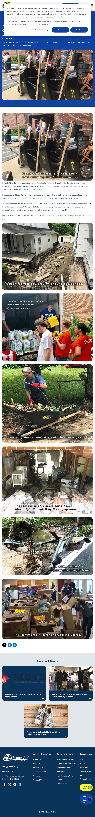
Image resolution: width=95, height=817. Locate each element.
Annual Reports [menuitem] (39, 771)
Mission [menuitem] (36, 763)
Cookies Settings (42, 30)
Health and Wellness (26, 43)
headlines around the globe (29, 189)
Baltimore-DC (9, 46)
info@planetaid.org (10, 767)
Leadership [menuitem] (38, 767)
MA (4, 43)
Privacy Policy (59, 17)
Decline (79, 30)
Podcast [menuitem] (83, 763)
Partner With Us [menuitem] (85, 773)
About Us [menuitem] (37, 759)
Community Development (77, 43)
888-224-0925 (8, 771)
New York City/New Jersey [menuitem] (65, 777)
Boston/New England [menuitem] (65, 759)
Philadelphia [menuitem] (62, 783)
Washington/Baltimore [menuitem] (66, 763)
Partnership (43, 43)
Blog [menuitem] (82, 759)
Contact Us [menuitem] (38, 780)
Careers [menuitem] (36, 776)
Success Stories (57, 43)
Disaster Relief (24, 46)
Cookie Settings (84, 799)
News (8, 43)
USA (13, 43)
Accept (60, 30)
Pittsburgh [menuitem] (61, 771)
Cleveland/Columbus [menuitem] (65, 767)
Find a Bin (85, 787)
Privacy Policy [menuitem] (86, 779)
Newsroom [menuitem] (84, 767)
